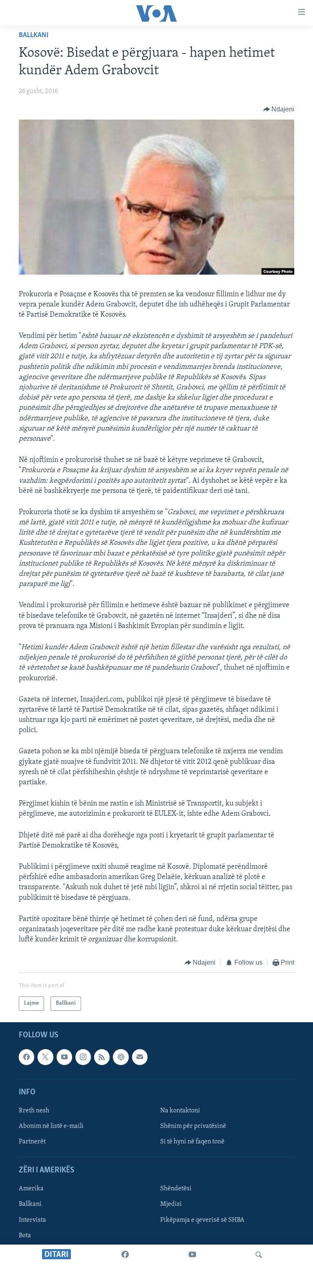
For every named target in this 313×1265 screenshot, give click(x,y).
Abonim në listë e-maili (51, 1126)
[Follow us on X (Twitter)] (45, 1057)
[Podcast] (120, 1057)
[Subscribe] (140, 1057)
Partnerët (32, 1141)
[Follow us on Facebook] (26, 1057)
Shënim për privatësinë (193, 1126)
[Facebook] (125, 1255)
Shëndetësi (176, 1188)
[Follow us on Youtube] (64, 1057)
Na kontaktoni (180, 1110)
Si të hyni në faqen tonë (192, 1141)
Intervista (32, 1219)
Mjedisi (171, 1204)
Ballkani (33, 35)
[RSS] (102, 1057)
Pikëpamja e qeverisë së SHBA (202, 1219)
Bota (25, 1235)
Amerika (31, 1188)
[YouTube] (192, 1255)
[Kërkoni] (259, 1255)
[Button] (279, 109)
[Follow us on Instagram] (83, 1057)
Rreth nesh (34, 1110)
